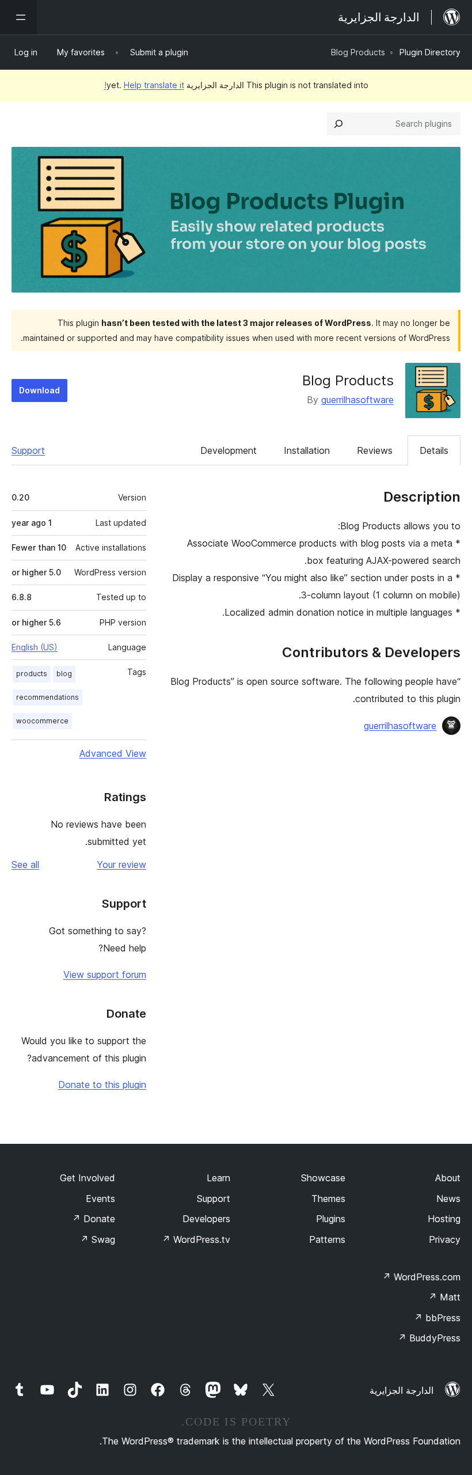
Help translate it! (144, 85)
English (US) (35, 647)
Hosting (444, 1218)
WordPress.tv (196, 1239)
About (447, 1178)
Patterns (327, 1239)
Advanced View (112, 753)
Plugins (330, 1218)
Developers (206, 1218)
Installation (307, 450)
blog (64, 673)
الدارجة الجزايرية (401, 1390)
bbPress (437, 1318)
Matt (444, 1297)
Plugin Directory (429, 52)
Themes (328, 1198)
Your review (121, 864)
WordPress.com (421, 1277)
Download (39, 390)
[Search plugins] (338, 123)
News (448, 1198)
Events (100, 1198)
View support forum (104, 974)
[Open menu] (18, 17)
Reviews (375, 450)
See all (25, 864)
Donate (93, 1218)
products (31, 673)
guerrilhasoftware (357, 399)
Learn (218, 1178)
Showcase (323, 1178)
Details (434, 450)
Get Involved (87, 1178)
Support (28, 450)
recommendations (47, 697)
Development (228, 450)
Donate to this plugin (102, 1084)
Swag (97, 1239)
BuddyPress (429, 1338)
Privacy (444, 1239)
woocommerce (42, 720)
